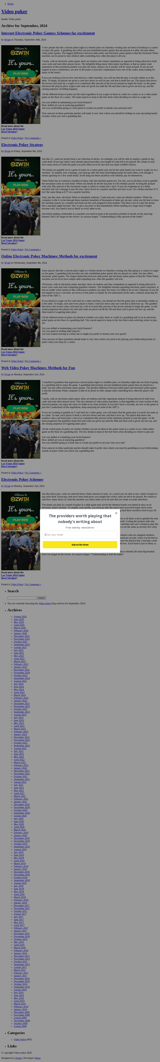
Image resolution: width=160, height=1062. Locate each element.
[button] (80, 518)
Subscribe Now (80, 544)
